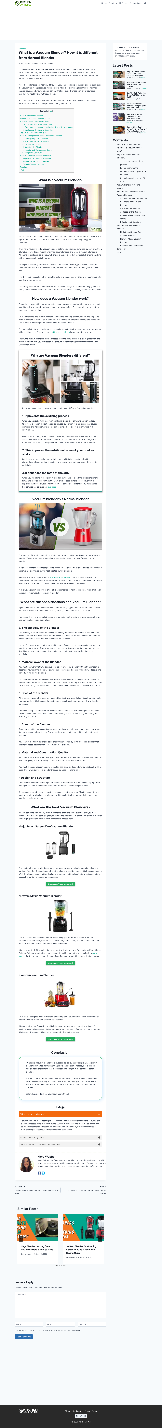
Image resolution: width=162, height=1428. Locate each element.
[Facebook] (77, 1356)
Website (82, 1324)
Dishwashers (135, 3)
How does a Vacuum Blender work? (35, 118)
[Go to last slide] (21, 1239)
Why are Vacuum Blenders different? (35, 121)
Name (19, 1324)
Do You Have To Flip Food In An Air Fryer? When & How (85, 1190)
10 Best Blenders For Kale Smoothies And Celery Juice (36, 1190)
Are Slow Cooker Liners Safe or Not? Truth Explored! (136, 84)
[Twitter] (81, 1356)
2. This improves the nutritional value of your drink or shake (47, 127)
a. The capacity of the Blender (35, 138)
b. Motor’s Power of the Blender (35, 141)
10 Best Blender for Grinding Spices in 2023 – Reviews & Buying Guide (81, 1249)
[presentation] (37, 1227)
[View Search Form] (145, 3)
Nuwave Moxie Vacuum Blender (35, 161)
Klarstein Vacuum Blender (33, 164)
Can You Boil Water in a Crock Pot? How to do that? (136, 95)
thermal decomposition (60, 577)
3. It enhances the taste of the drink (37, 130)
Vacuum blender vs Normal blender (34, 133)
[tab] (56, 1265)
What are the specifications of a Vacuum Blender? (41, 136)
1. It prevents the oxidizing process (37, 124)
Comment (21, 1294)
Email (50, 1324)
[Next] (100, 1239)
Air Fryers (123, 3)
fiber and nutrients (61, 332)
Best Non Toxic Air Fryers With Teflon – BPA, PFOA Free (135, 116)
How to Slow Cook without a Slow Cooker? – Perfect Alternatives (137, 129)
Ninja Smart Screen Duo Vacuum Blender (39, 158)
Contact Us (78, 1351)
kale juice (52, 487)
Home (104, 3)
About (67, 1351)
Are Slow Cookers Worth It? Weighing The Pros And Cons (136, 106)
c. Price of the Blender (31, 144)
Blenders (113, 3)
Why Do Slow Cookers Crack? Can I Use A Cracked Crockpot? (136, 74)
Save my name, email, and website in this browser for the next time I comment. (48, 1330)
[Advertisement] (81, 23)
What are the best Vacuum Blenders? (35, 155)
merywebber (25, 63)
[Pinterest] (85, 1356)
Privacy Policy (91, 1351)
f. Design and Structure (32, 153)
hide (50, 111)
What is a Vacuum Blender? (31, 116)
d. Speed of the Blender (32, 147)
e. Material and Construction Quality (37, 150)
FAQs (22, 170)
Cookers (143, 77)
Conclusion (24, 167)
